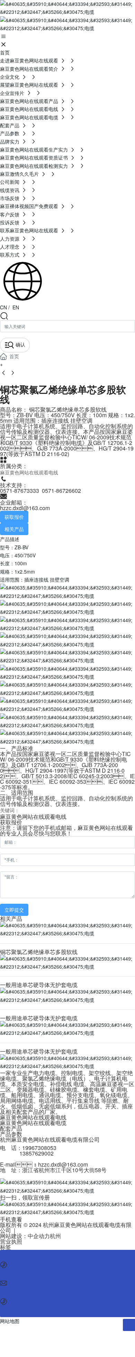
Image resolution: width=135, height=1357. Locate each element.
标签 (5, 1247)
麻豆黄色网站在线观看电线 (29, 472)
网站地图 (9, 1320)
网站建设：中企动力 (25, 1236)
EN (15, 307)
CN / (5, 307)
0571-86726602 (61, 491)
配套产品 (11, 1128)
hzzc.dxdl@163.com (25, 508)
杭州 (55, 1236)
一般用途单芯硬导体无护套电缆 (39, 985)
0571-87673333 (19, 491)
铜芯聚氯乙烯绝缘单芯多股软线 (39, 952)
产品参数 (11, 1134)
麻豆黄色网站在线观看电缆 (33, 1123)
